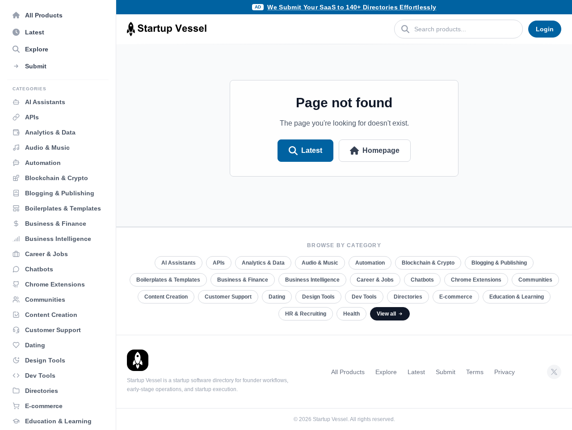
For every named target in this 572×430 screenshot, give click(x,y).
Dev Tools (364, 297)
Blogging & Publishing (499, 263)
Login (545, 29)
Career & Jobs (375, 280)
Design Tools (318, 297)
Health (351, 314)
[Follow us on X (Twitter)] (554, 372)
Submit (445, 371)
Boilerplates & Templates (168, 280)
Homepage (381, 150)
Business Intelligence (312, 280)
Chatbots (422, 280)
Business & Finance (242, 280)
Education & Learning (516, 297)
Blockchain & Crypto (428, 263)
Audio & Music (320, 263)
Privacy (504, 371)
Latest (311, 150)
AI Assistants (178, 263)
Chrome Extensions (476, 280)
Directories (408, 297)
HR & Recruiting (305, 314)
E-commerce (455, 297)
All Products (348, 371)
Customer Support (228, 297)
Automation (370, 263)
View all (386, 314)
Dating (277, 297)
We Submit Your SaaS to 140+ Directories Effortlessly (351, 7)
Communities (535, 280)
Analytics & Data (263, 263)
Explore (386, 371)
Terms (475, 371)
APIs (219, 263)
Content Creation (166, 297)
